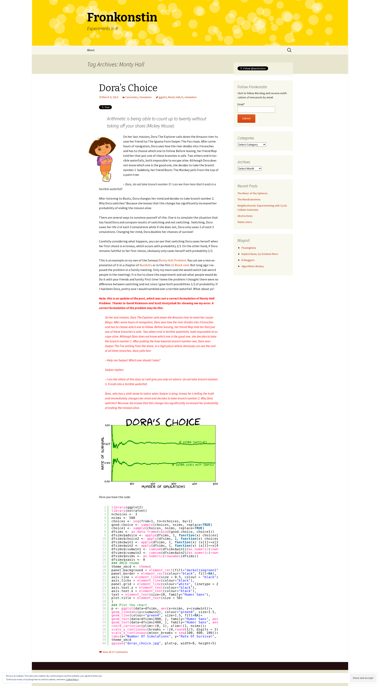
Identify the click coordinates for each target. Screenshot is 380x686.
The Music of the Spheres (253, 193)
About (91, 50)
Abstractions (245, 216)
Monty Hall (174, 97)
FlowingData (248, 248)
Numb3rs (146, 265)
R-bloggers (248, 260)
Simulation (145, 97)
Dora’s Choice (128, 88)
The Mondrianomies (249, 199)
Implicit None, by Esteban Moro (259, 254)
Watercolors (245, 222)
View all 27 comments (115, 652)
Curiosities (131, 97)
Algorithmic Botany (252, 266)
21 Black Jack (180, 265)
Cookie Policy (72, 679)
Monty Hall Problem (172, 260)
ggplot (163, 97)
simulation (190, 97)
